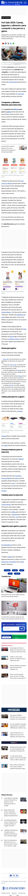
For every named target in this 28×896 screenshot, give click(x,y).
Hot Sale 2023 (13, 82)
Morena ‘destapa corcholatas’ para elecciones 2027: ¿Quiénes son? (18, 667)
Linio (13, 483)
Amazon (20, 411)
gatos (17, 478)
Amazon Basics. (6, 312)
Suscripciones (22, 893)
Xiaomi (11, 336)
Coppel (5, 445)
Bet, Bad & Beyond (7, 545)
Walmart (21, 459)
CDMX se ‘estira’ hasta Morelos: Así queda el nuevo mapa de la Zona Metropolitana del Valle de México (18, 660)
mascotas (21, 94)
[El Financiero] (10, 3)
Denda (20, 376)
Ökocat (19, 370)
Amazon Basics (6, 504)
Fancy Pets (6, 359)
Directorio (14, 893)
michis (22, 562)
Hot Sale (15, 570)
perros (21, 570)
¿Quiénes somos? (5, 893)
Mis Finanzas (6, 17)
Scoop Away (13, 364)
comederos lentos (13, 339)
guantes (15, 514)
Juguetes (17, 573)
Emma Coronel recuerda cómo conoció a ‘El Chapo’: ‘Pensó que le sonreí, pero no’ (18, 676)
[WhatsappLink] (14, 636)
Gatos (10, 573)
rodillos (13, 512)
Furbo (24, 329)
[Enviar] (21, 628)
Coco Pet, (11, 385)
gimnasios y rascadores (8, 562)
